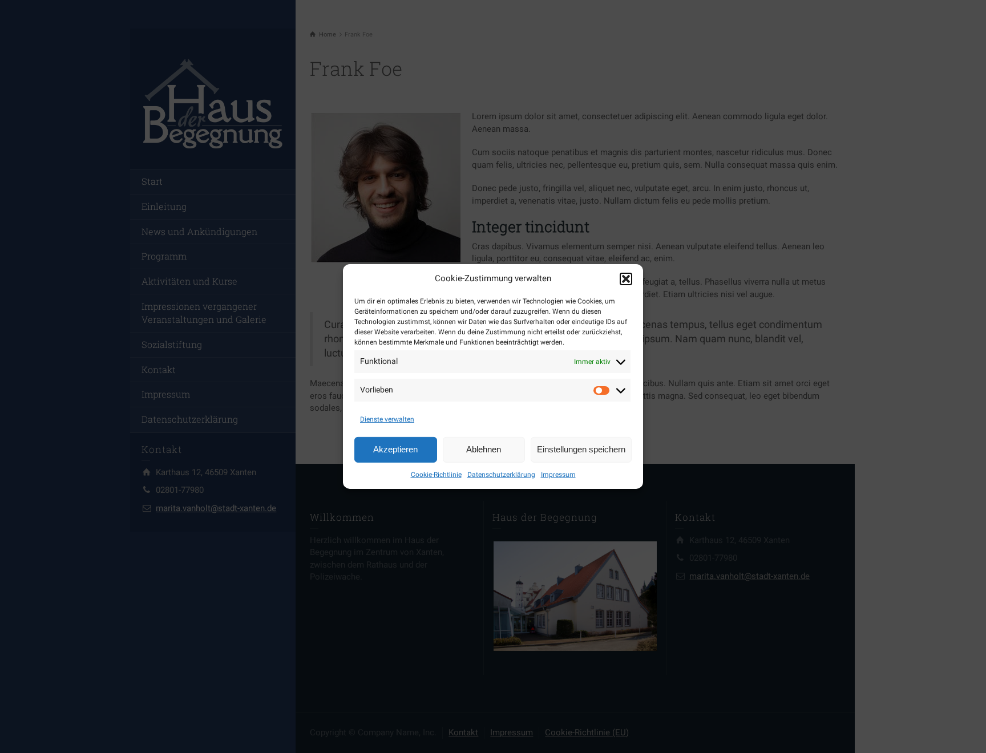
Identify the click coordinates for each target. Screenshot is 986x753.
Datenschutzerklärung (501, 475)
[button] (626, 279)
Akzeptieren (395, 449)
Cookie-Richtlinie (436, 475)
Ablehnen (483, 449)
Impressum (558, 475)
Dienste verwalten (387, 419)
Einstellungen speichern (581, 449)
